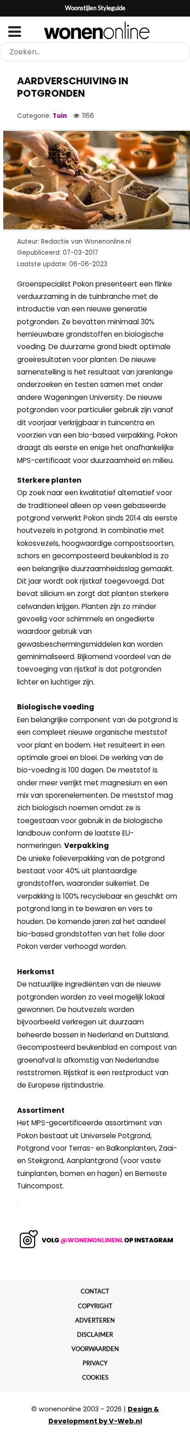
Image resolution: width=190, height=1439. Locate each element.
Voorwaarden (95, 1348)
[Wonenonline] (95, 30)
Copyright (95, 1306)
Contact (95, 1291)
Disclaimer (95, 1334)
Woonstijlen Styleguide (95, 8)
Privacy (95, 1363)
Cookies (95, 1377)
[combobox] (95, 51)
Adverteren (95, 1320)
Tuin (60, 115)
